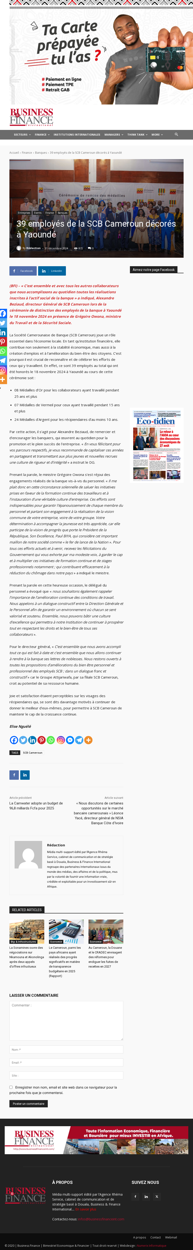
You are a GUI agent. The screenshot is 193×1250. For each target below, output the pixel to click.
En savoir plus (85, 1209)
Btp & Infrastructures (23, 941)
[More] (88, 740)
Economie (56, 941)
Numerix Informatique (151, 1246)
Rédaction (33, 248)
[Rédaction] (19, 248)
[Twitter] (23, 740)
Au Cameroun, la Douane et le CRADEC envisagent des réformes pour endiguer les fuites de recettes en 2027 (105, 957)
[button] (176, 135)
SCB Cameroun (32, 752)
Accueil (14, 153)
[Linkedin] (32, 740)
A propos (139, 1237)
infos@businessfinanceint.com (101, 1219)
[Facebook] (14, 740)
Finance (27, 153)
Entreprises (24, 212)
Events (37, 212)
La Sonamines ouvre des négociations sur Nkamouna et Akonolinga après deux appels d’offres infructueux (26, 957)
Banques (41, 153)
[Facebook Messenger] (70, 740)
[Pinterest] (41, 740)
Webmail (171, 1237)
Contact (155, 1237)
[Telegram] (79, 740)
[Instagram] (61, 740)
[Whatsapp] (51, 740)
